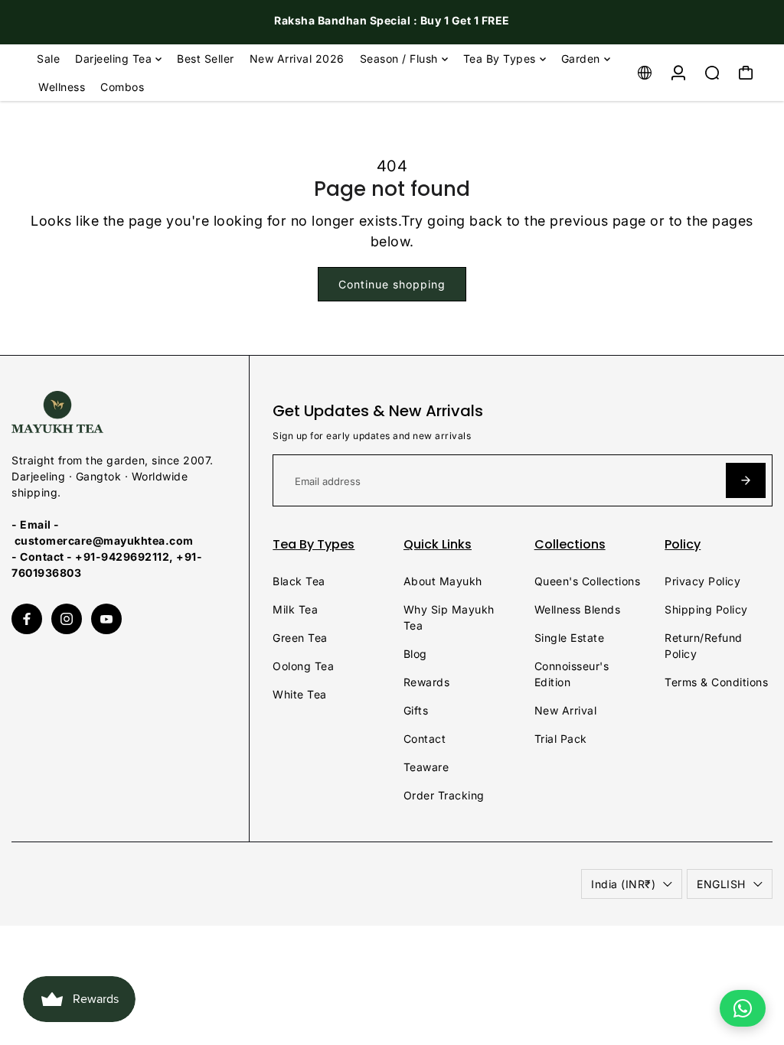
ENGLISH (721, 883)
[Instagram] (66, 619)
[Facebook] (26, 619)
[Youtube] (106, 619)
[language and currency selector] (644, 72)
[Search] (712, 72)
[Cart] (745, 72)
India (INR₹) (623, 883)
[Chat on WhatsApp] (743, 1008)
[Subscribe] (746, 480)
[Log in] (678, 72)
